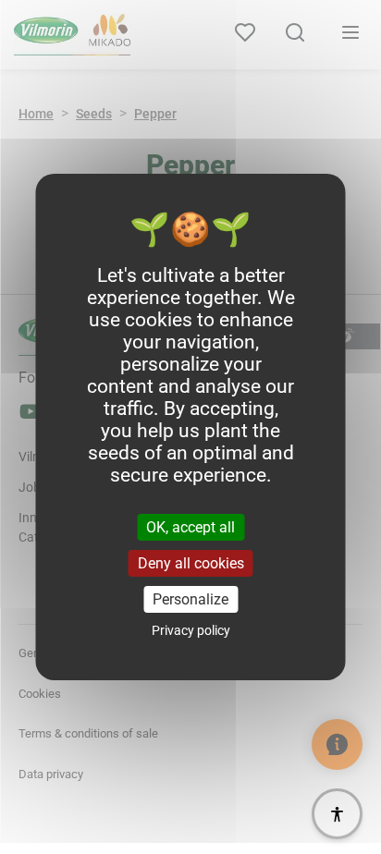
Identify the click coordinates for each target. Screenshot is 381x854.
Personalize (190, 599)
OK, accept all (190, 526)
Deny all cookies (191, 563)
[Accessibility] (337, 813)
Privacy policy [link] (191, 630)
